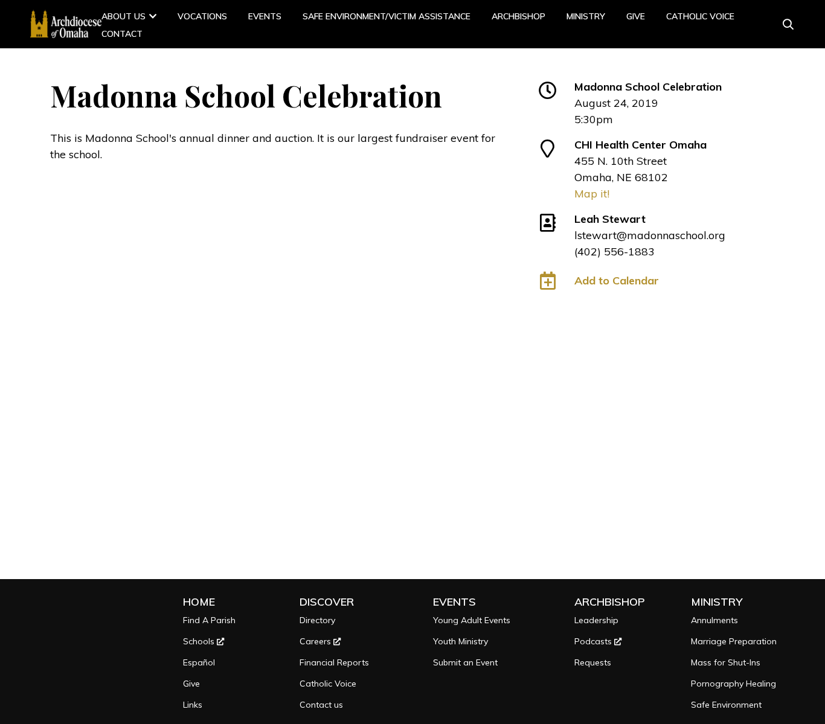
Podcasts (594, 641)
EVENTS (454, 602)
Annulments (714, 620)
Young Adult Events (471, 620)
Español (199, 662)
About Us (123, 16)
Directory (317, 620)
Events (264, 16)
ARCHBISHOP (518, 16)
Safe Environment (726, 704)
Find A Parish (209, 620)
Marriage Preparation (734, 641)
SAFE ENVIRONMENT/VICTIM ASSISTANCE (386, 16)
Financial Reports (334, 662)
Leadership (596, 620)
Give (635, 16)
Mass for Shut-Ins (725, 662)
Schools (200, 641)
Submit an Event (465, 662)
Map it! (591, 193)
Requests (592, 662)
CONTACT (122, 33)
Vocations (202, 16)
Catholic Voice (700, 16)
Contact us (321, 704)
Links (192, 704)
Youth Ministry (460, 641)
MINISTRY (586, 16)
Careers (316, 641)
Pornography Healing (733, 683)
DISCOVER (327, 602)
